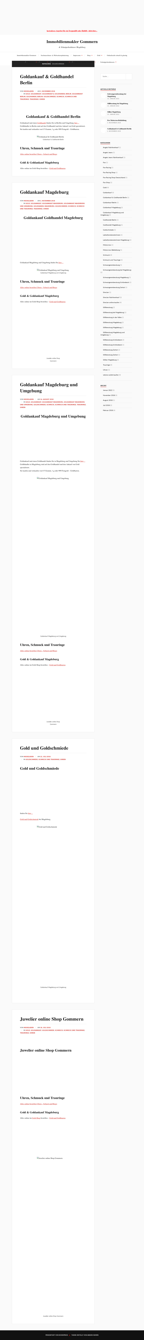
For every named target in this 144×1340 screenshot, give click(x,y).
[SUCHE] (129, 76)
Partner (44, 62)
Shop (89, 55)
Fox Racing (107, 167)
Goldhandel (41, 123)
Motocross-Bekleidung (111, 250)
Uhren (42, 99)
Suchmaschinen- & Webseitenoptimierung (55, 55)
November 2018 (109, 395)
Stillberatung (107, 307)
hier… (76, 123)
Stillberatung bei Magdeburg (113, 312)
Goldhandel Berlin (34, 96)
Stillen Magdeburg (109, 360)
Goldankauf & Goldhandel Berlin (47, 79)
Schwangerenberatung (111, 265)
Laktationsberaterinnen (111, 235)
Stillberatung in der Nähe (112, 317)
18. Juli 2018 (45, 1027)
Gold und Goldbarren (57, 168)
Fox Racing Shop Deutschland (114, 177)
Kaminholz (31, 62)
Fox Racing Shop (109, 172)
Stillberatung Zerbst (110, 350)
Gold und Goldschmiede (44, 747)
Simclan (106, 292)
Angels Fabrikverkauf (110, 147)
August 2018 (107, 400)
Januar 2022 (107, 390)
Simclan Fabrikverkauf (111, 297)
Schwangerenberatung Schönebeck (116, 282)
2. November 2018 (47, 91)
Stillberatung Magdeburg (112, 322)
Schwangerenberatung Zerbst (114, 287)
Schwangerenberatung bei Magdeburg (117, 270)
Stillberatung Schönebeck (112, 340)
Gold (98, 55)
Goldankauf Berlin (109, 202)
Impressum (77, 55)
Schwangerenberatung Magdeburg (116, 277)
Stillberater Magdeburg (60, 62)
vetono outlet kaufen (110, 375)
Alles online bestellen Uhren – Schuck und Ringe (38, 154)
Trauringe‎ (34, 99)
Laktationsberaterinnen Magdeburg (116, 240)
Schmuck (60, 96)
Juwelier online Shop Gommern (51, 1018)
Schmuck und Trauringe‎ (65, 404)
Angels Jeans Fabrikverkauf (113, 157)
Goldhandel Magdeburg (44, 206)
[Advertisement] (72, 14)
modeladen (29, 91)
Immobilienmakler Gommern (72, 41)
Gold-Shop (36, 1118)
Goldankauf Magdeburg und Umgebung (49, 387)
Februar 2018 (108, 410)
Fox (104, 162)
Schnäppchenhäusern (107, 62)
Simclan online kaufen (111, 302)
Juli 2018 (106, 405)
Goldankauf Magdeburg (44, 192)
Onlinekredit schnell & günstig (117, 55)
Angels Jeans (107, 152)
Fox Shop (106, 182)
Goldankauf (36, 94)
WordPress (63, 1335)
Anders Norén (92, 1335)
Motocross (107, 245)
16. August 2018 (47, 399)
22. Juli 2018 (45, 756)
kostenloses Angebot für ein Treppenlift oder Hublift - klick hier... (72, 30)
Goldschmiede (50, 96)
